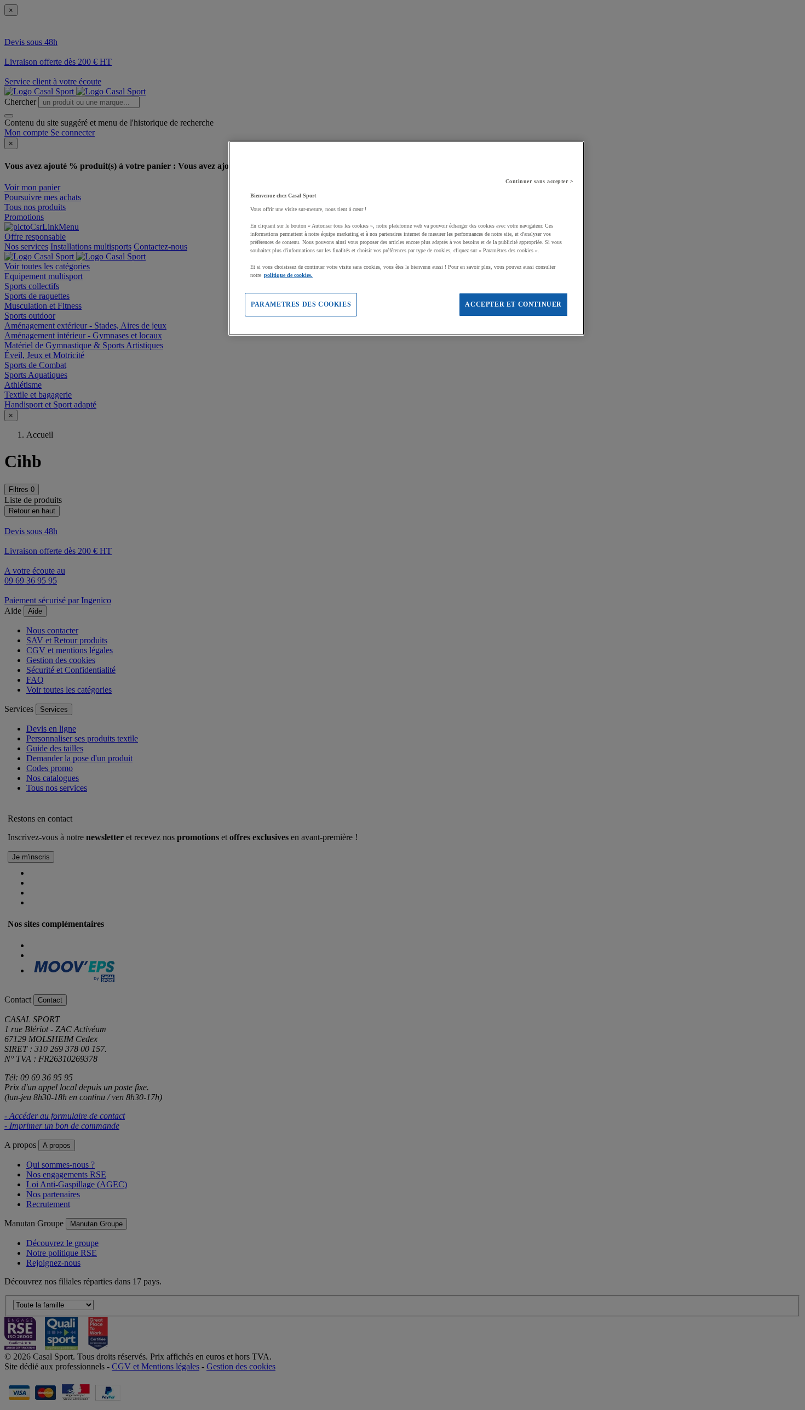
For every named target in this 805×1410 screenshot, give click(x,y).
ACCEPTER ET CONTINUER (513, 304)
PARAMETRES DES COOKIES (301, 304)
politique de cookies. (288, 275)
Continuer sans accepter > (539, 181)
